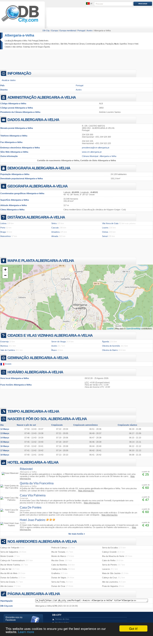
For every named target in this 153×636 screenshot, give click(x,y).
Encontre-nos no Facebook (14, 618)
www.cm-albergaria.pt (92, 152)
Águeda (47, 47)
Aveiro (79, 90)
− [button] (5, 275)
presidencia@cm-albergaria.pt (95, 147)
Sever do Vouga (36, 47)
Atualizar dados (9, 80)
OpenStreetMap (133, 328)
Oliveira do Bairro (110, 350)
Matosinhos (5, 236)
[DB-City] (20, 22)
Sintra (54, 223)
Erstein (8, 364)
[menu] (89, 3)
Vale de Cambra (7, 350)
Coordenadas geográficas (94, 44)
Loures (105, 228)
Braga (3, 232)
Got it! (133, 628)
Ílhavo (54, 350)
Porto (2, 228)
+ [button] (5, 269)
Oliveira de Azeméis (111, 346)
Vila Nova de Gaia (110, 223)
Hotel (136, 44)
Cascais (55, 228)
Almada (54, 236)
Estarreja (26, 47)
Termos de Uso (62, 619)
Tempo (130, 44)
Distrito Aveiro (43, 40)
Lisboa (3, 223)
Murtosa (4, 346)
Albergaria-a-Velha (19, 35)
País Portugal (33, 40)
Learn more (26, 631)
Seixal (104, 236)
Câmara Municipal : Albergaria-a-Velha (99, 156)
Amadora (55, 232)
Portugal (79, 85)
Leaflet (110, 328)
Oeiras (105, 232)
